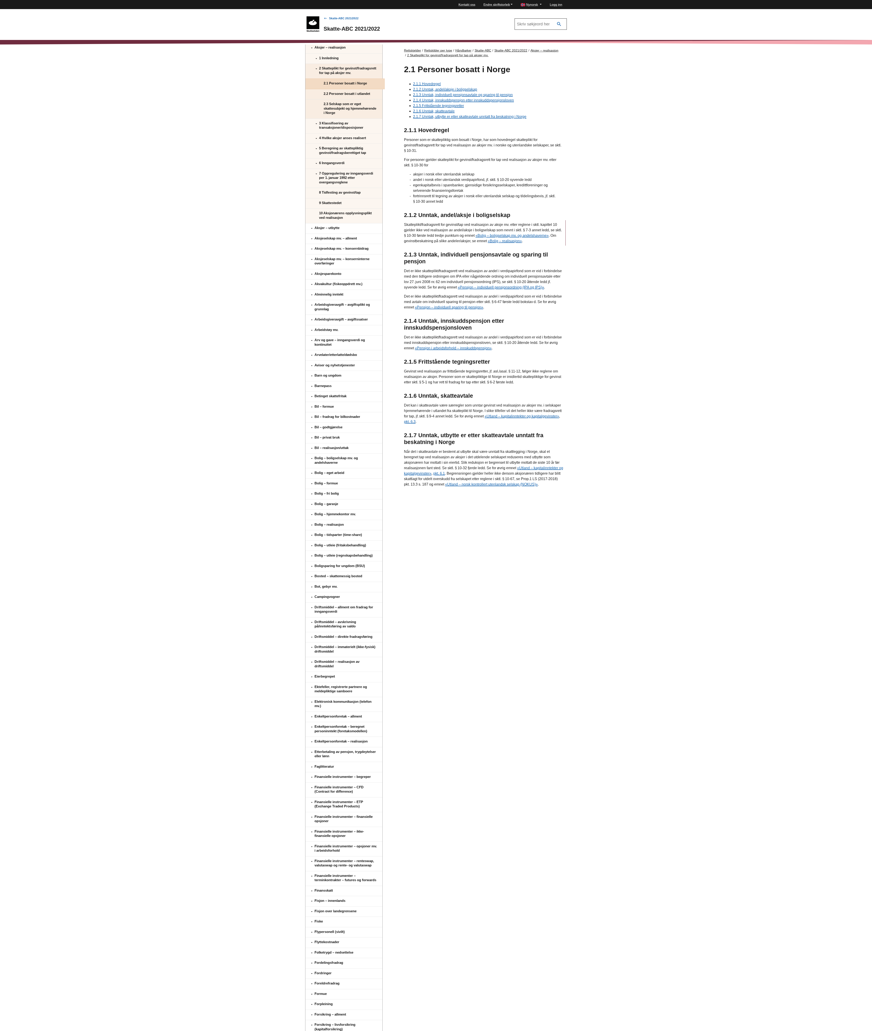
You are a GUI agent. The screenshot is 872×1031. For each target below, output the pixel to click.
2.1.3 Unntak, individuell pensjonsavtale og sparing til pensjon (463, 95)
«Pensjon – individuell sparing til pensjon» (449, 307)
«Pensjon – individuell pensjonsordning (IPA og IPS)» (501, 287)
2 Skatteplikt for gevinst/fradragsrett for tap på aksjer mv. (447, 55)
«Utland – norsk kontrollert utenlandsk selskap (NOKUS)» (491, 484)
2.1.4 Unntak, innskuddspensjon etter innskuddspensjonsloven (463, 100)
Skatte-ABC (483, 50)
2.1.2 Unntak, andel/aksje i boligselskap (445, 89)
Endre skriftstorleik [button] (496, 4)
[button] (531, 4)
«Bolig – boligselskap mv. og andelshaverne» (512, 235)
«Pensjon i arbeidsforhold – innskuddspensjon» (453, 348)
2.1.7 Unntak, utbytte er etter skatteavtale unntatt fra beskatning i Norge (469, 116)
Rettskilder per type (438, 50)
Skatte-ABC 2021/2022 (344, 18)
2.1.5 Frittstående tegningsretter (438, 106)
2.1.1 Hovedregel (427, 84)
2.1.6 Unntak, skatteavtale (434, 111)
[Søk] (559, 24)
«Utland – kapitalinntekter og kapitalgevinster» (522, 416)
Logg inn (556, 4)
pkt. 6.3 (410, 422)
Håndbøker (463, 50)
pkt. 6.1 (439, 473)
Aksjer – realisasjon (544, 50)
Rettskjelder (412, 50)
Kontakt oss (466, 4)
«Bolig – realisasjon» (505, 241)
